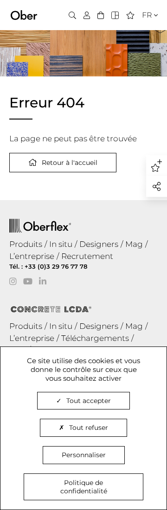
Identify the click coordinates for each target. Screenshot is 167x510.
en (144, 31)
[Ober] (24, 14)
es (143, 43)
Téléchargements (95, 338)
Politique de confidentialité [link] (83, 487)
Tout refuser (88, 427)
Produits (25, 244)
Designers (98, 244)
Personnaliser (84, 455)
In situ (60, 244)
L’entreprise (31, 256)
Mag (134, 244)
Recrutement (87, 256)
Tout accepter (88, 401)
